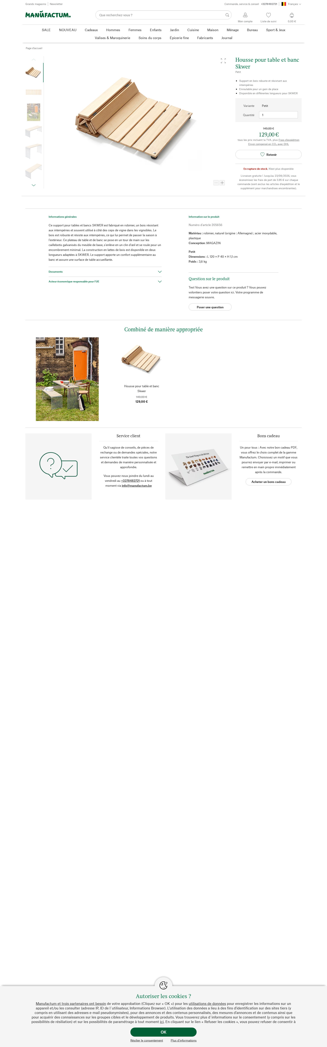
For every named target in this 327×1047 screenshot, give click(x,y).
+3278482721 (130, 480)
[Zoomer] (222, 182)
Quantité (248, 115)
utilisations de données (207, 1003)
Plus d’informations (184, 1040)
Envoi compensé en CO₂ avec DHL (268, 144)
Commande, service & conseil (250, 3)
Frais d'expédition (289, 139)
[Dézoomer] (216, 182)
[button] (223, 60)
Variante (248, 105)
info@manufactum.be (137, 485)
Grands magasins (35, 3)
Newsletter (56, 3)
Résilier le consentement (146, 1040)
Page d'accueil (34, 48)
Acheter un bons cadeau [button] (268, 481)
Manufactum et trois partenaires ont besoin (71, 1003)
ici (162, 1021)
